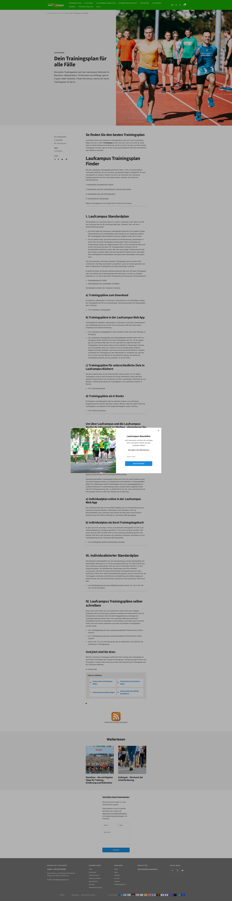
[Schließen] (158, 430)
